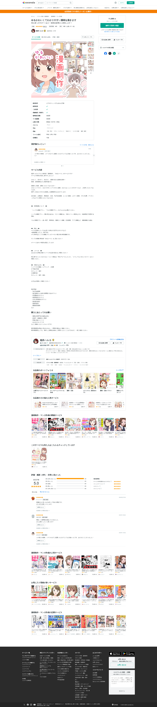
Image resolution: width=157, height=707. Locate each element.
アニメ (48, 124)
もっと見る (119, 370)
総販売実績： (51, 30)
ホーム (33, 16)
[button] (112, 47)
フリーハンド (50, 128)
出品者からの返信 (39, 162)
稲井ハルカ (45, 340)
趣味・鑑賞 (83, 131)
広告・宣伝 (49, 131)
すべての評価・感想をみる (87, 145)
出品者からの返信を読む (42, 510)
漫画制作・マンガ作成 (56, 16)
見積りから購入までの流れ (113, 31)
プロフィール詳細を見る (117, 339)
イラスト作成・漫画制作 (43, 16)
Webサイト (68, 131)
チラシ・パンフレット (59, 131)
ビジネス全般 (76, 131)
